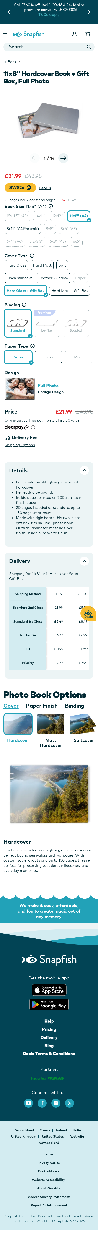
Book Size (25, 206)
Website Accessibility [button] (48, 1180)
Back (10, 61)
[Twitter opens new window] (72, 1101)
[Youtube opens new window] (31, 1101)
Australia (77, 1136)
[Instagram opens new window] (58, 1101)
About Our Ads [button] (48, 1188)
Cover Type (16, 255)
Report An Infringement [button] (49, 1205)
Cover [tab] (11, 705)
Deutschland (24, 1130)
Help (49, 1021)
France (45, 1130)
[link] (18, 323)
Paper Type (16, 346)
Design (12, 372)
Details (45, 188)
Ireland (62, 1130)
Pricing (49, 1029)
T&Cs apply (49, 14)
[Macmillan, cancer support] (47, 1077)
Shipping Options (20, 445)
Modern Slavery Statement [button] (48, 1197)
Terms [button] (48, 1154)
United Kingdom (24, 1136)
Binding (12, 305)
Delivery (49, 1037)
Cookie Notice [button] (48, 1171)
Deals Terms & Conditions (49, 1053)
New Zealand (49, 1143)
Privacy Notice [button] (48, 1163)
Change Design (51, 392)
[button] (5, 34)
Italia (77, 1130)
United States (53, 1136)
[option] (17, 216)
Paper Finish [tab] (42, 705)
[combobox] (49, 47)
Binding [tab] (74, 705)
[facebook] (44, 1101)
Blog (49, 1045)
